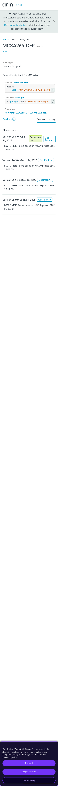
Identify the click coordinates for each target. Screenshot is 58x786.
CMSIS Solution (20, 82)
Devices (8, 119)
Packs (5, 39)
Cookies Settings (29, 780)
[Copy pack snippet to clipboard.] (53, 90)
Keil (18, 5)
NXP (5, 51)
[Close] (53, 745)
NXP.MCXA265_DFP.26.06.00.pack (27, 112)
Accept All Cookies (28, 772)
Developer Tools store (16, 24)
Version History (46, 119)
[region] (29, 763)
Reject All (29, 763)
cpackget (19, 97)
